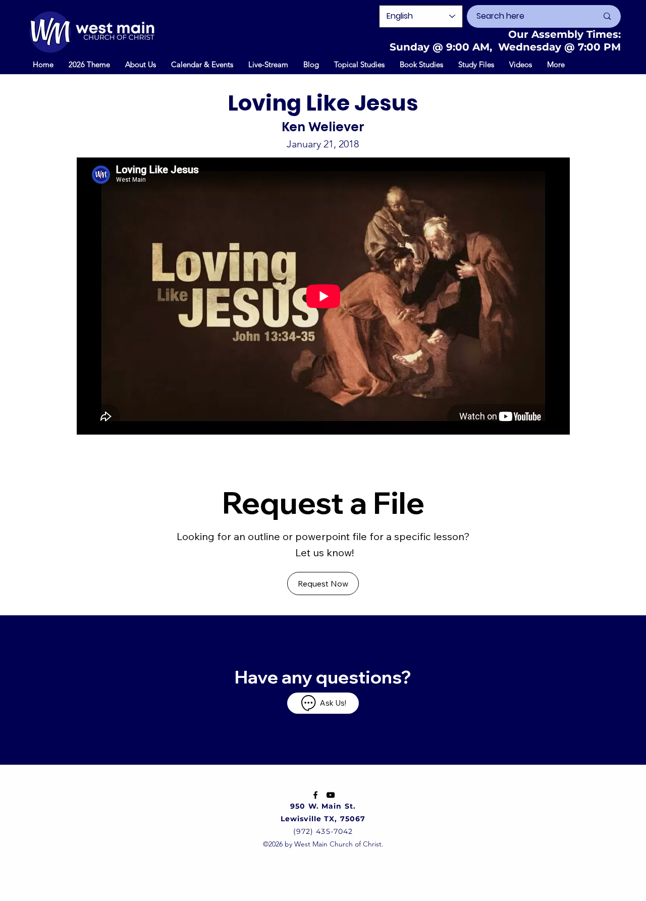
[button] (202, 64)
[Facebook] (315, 795)
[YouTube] (331, 795)
